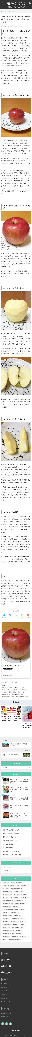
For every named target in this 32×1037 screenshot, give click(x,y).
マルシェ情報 (15, 897)
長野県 (19, 696)
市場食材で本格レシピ (9, 837)
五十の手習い (19, 900)
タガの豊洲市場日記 (16, 888)
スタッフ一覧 (7, 867)
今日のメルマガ (20, 903)
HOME (17, 1030)
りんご (15, 690)
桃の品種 (6, 921)
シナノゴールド (21, 687)
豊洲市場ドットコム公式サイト (12, 855)
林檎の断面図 (6, 696)
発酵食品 (16, 924)
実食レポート (6, 694)
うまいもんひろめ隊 (8, 885)
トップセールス (18, 891)
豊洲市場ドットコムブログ (16, 7)
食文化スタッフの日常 (15, 939)
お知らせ (6, 888)
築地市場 (19, 930)
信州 (10, 692)
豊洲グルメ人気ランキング (11, 830)
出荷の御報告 (7, 906)
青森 (5, 939)
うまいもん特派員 (21, 885)
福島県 (23, 924)
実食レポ (20, 692)
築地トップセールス (17, 927)
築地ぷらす (6, 927)
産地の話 (4, 987)
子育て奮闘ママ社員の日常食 (10, 909)
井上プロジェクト (8, 903)
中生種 (4, 692)
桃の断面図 (23, 921)
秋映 (13, 696)
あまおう (6, 882)
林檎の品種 (20, 694)
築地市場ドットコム (8, 933)
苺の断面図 (6, 936)
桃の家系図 (14, 921)
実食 (14, 692)
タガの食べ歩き (7, 891)
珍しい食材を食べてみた (10, 840)
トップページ (7, 870)
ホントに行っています (20, 894)
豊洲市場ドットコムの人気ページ (13, 851)
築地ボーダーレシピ (8, 930)
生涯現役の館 (7, 924)
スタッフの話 (13, 682)
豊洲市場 (15, 936)
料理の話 (6, 918)
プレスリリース (7, 894)
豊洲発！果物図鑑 (8, 847)
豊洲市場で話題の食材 (9, 844)
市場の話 (4, 983)
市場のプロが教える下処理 (11, 833)
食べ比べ (25, 696)
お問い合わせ (6, 1016)
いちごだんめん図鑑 (16, 882)
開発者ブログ (24, 936)
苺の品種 (19, 933)
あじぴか (5, 687)
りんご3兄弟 (23, 690)
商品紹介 (16, 906)
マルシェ (6, 897)
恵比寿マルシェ (7, 915)
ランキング (24, 897)
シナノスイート (7, 690)
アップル (12, 687)
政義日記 (17, 915)
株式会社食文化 (6, 1013)
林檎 (13, 694)
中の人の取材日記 (8, 900)
